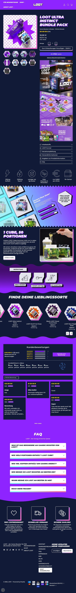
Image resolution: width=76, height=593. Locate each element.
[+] (56, 43)
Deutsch (52, 585)
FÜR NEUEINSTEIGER (10, 2)
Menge (42, 43)
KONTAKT (42, 544)
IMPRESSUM (43, 554)
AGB (40, 561)
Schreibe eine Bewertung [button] (61, 354)
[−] (49, 43)
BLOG (41, 559)
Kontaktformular (17, 530)
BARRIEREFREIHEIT (45, 546)
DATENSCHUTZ (44, 563)
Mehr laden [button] (38, 423)
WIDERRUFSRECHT (45, 566)
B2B (40, 556)
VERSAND (42, 549)
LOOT (9, 582)
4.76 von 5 (15, 352)
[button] (68, 4)
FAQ (40, 551)
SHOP (26, 548)
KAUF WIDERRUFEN (45, 570)
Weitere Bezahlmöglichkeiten (56, 57)
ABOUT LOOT (28, 550)
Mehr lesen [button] (8, 416)
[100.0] (62, 366)
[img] (8, 383)
